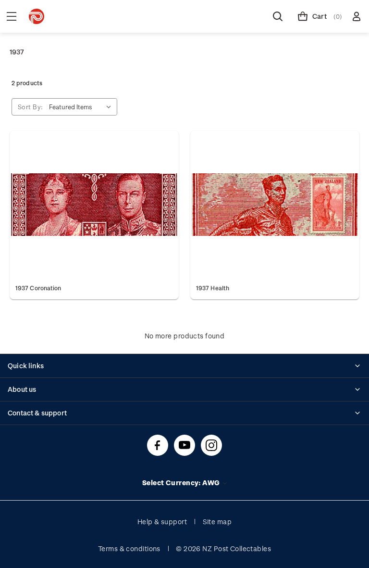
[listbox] (82, 107)
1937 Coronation (38, 287)
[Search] (277, 16)
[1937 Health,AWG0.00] (275, 204)
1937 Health (212, 287)
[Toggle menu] (11, 16)
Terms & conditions (129, 548)
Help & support (162, 521)
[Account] (356, 16)
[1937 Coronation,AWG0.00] (94, 204)
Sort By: (30, 106)
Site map (217, 521)
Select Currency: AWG (181, 482)
